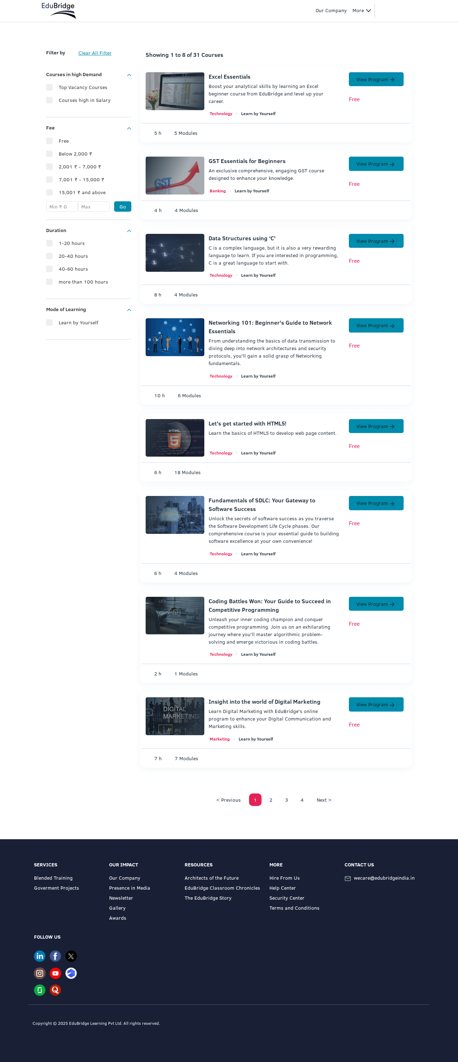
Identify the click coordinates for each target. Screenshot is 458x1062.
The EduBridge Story (208, 897)
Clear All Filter (95, 52)
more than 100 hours (83, 281)
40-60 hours (73, 268)
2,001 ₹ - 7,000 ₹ (80, 166)
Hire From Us (284, 877)
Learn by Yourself (78, 322)
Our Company (124, 877)
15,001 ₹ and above (82, 192)
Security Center (286, 897)
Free (64, 140)
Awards (117, 917)
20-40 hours (73, 255)
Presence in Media (129, 887)
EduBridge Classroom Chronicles (222, 887)
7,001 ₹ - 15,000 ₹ (81, 179)
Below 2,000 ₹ (75, 153)
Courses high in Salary (85, 100)
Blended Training (53, 877)
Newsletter (121, 897)
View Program (372, 79)
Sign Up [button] (398, 10)
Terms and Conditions (294, 907)
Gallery (117, 907)
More (358, 10)
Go (123, 206)
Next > (324, 799)
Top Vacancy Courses (83, 87)
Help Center (282, 887)
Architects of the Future (212, 877)
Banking (218, 190)
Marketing (220, 739)
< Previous (228, 799)
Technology (221, 113)
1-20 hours (72, 243)
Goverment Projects (56, 887)
